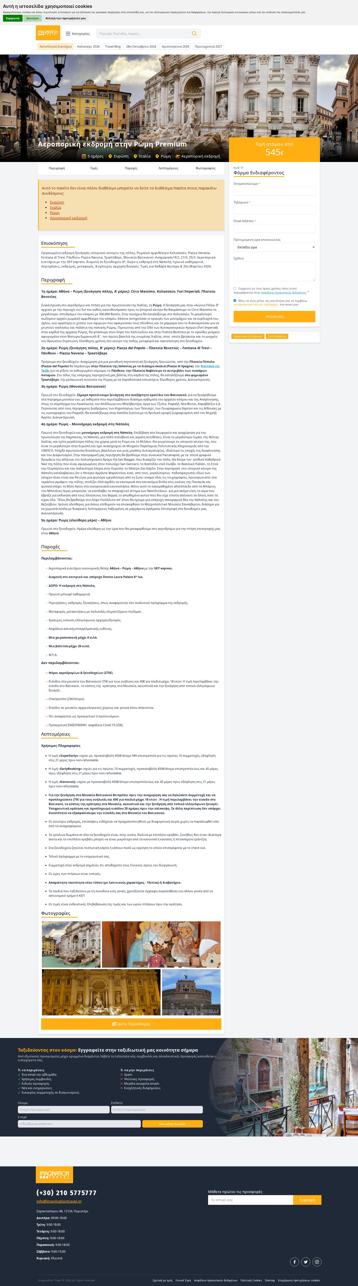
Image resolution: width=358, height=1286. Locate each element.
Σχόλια (239, 258)
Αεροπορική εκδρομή (200, 156)
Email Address (245, 221)
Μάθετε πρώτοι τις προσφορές (235, 1191)
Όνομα (23, 1103)
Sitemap (270, 1280)
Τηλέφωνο (242, 202)
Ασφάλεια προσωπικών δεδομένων (284, 292)
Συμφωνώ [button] (13, 18)
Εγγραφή (307, 1199)
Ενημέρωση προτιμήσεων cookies (299, 1280)
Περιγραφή (57, 168)
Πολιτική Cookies (251, 1280)
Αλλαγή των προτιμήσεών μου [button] (65, 18)
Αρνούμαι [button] (32, 18)
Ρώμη (166, 156)
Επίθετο (117, 1103)
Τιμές (94, 168)
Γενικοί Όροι (183, 1280)
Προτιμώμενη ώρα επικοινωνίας (257, 240)
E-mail (22, 1117)
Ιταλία (144, 156)
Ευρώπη (121, 156)
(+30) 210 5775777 (67, 1193)
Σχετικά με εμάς (163, 1280)
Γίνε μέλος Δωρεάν (172, 1124)
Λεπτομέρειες (168, 168)
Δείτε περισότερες (134, 1023)
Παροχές (131, 168)
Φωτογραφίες (206, 168)
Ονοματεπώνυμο (247, 184)
